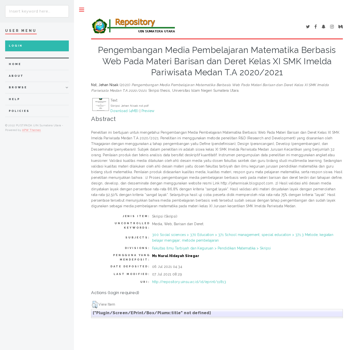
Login (16, 45)
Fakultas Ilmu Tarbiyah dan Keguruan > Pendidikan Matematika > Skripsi (211, 248)
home (15, 64)
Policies (19, 111)
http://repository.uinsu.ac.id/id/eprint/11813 (189, 282)
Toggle (81, 9)
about (16, 76)
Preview (148, 111)
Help (14, 99)
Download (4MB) (124, 111)
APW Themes (31, 130)
